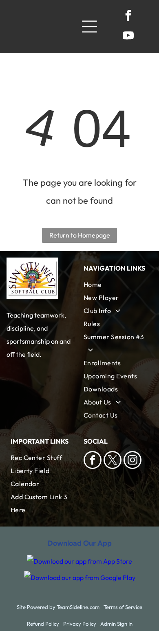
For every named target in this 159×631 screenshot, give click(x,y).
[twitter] (112, 461)
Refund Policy (43, 623)
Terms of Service (123, 607)
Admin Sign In (116, 623)
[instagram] (132, 461)
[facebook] (128, 17)
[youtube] (128, 37)
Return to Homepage (79, 235)
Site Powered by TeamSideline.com (58, 607)
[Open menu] (89, 26)
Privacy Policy (79, 623)
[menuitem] (116, 284)
